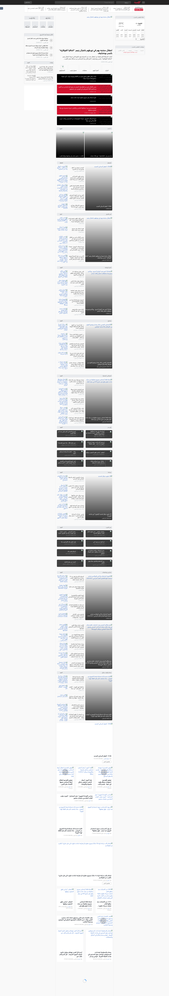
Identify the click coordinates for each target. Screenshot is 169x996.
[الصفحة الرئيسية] (137, 2)
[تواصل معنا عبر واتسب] (37, 2)
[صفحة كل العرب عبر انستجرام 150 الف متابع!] (51, 2)
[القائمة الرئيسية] (143, 2)
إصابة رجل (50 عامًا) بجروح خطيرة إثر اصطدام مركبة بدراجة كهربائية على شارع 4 (37, 54)
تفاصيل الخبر (107, 761)
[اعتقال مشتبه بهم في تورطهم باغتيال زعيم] (84, 32)
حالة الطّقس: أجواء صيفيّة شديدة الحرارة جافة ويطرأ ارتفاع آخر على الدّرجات (37, 46)
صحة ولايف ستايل (106, 672)
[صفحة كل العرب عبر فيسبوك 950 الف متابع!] (47, 2)
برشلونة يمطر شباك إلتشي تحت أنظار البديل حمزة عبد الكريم (37, 39)
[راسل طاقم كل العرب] (40, 2)
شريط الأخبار (139, 7)
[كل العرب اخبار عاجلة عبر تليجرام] (44, 2)
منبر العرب (108, 527)
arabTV (109, 128)
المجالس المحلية (107, 376)
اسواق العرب (106, 758)
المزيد (61, 128)
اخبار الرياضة (108, 267)
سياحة (109, 472)
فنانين (79, 835)
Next (113, 145)
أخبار (61, 214)
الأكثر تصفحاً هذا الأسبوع (46, 34)
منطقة (126, 3)
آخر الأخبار (108, 214)
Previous (55, 145)
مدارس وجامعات (106, 572)
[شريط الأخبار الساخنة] (26, 9)
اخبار (108, 786)
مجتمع (109, 321)
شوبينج (109, 163)
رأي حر (109, 427)
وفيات (51, 62)
